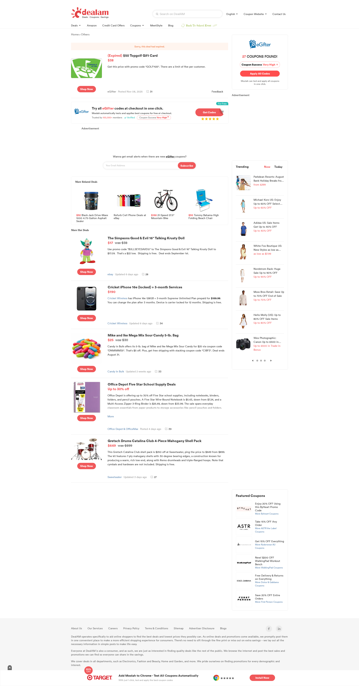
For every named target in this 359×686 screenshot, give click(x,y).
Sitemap (178, 628)
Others (85, 34)
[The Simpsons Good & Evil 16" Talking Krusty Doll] (86, 250)
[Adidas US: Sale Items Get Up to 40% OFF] (243, 228)
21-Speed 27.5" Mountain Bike (162, 217)
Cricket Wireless (117, 298)
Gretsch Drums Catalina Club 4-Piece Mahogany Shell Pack (154, 443)
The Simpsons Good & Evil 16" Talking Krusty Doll (146, 240)
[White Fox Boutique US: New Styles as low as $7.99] (243, 251)
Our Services (95, 628)
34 (161, 323)
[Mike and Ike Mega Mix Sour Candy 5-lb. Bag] (86, 347)
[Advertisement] (150, 140)
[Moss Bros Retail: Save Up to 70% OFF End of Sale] (243, 297)
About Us (76, 628)
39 (169, 429)
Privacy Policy (131, 628)
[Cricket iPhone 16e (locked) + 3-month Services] (87, 298)
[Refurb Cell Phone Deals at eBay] (129, 200)
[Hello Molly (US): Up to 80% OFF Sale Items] (243, 320)
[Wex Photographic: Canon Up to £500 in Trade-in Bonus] (243, 343)
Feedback (217, 91)
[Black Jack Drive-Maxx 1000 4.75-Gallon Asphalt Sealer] (91, 200)
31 (151, 91)
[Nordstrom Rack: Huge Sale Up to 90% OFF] (243, 274)
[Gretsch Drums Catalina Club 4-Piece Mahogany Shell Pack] (86, 449)
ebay (110, 274)
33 (159, 371)
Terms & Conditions (156, 628)
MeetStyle (156, 25)
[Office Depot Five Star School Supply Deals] (86, 396)
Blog (170, 25)
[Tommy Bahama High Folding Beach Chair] (203, 200)
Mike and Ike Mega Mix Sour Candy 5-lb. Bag (143, 337)
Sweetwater (115, 477)
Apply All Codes (261, 73)
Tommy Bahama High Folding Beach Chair (203, 217)
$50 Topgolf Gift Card (133, 57)
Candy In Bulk (116, 371)
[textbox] (187, 13)
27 (155, 477)
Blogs (223, 628)
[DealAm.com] (89, 12)
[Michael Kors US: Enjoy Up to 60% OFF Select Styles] (243, 205)
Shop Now (86, 89)
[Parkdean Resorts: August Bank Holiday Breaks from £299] (243, 182)
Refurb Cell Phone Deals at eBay (130, 217)
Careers (113, 628)
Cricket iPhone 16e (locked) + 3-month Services (145, 289)
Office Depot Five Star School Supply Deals (142, 386)
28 (146, 274)
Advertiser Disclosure (201, 628)
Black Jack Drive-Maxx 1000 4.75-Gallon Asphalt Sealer (92, 218)
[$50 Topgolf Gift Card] (86, 67)
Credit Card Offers (113, 25)
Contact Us (279, 14)
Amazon (92, 25)
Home (75, 34)
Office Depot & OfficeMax (123, 429)
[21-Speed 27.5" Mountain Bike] (166, 200)
